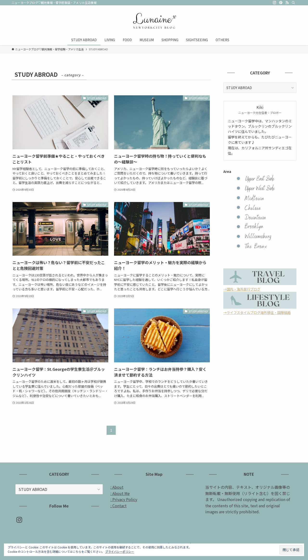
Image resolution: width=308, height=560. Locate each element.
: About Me (120, 493)
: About (116, 487)
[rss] (287, 2)
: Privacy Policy (123, 499)
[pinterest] (281, 2)
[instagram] (274, 2)
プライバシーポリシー (119, 551)
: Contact (118, 505)
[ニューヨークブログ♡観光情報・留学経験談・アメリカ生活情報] (154, 20)
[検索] (293, 2)
